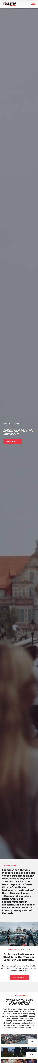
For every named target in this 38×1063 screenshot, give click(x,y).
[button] (33, 4)
